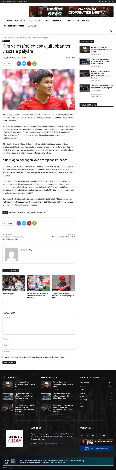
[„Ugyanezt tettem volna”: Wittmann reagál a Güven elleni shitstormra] (85, 61)
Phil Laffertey (11, 58)
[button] (111, 31)
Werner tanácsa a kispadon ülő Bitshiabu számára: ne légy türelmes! (37, 296)
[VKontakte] (104, 435)
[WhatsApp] (34, 63)
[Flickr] (93, 435)
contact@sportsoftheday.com (51, 444)
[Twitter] (106, 1)
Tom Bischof (41, 212)
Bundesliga (11, 38)
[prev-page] (3, 303)
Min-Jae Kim (31, 212)
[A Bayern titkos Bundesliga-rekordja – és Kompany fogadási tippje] (63, 283)
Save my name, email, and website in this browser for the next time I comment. (34, 357)
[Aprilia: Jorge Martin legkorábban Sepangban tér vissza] (85, 49)
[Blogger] (82, 435)
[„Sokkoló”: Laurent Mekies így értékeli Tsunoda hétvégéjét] (85, 88)
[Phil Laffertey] (3, 58)
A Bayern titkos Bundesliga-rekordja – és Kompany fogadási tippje (63, 296)
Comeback (21, 212)
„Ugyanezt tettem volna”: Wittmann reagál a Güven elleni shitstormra (100, 61)
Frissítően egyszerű (9, 294)
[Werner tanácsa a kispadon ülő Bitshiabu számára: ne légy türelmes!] (38, 283)
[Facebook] (99, 1)
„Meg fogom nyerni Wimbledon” (63, 237)
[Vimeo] (109, 1)
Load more (95, 96)
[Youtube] (112, 1)
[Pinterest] (29, 63)
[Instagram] (103, 1)
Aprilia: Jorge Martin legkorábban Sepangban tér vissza (101, 49)
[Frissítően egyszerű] (13, 283)
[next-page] (7, 303)
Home (4, 38)
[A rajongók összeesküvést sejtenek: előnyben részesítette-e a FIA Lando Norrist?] (85, 73)
